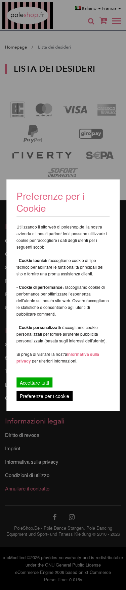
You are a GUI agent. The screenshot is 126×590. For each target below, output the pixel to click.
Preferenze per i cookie (44, 395)
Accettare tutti (34, 382)
